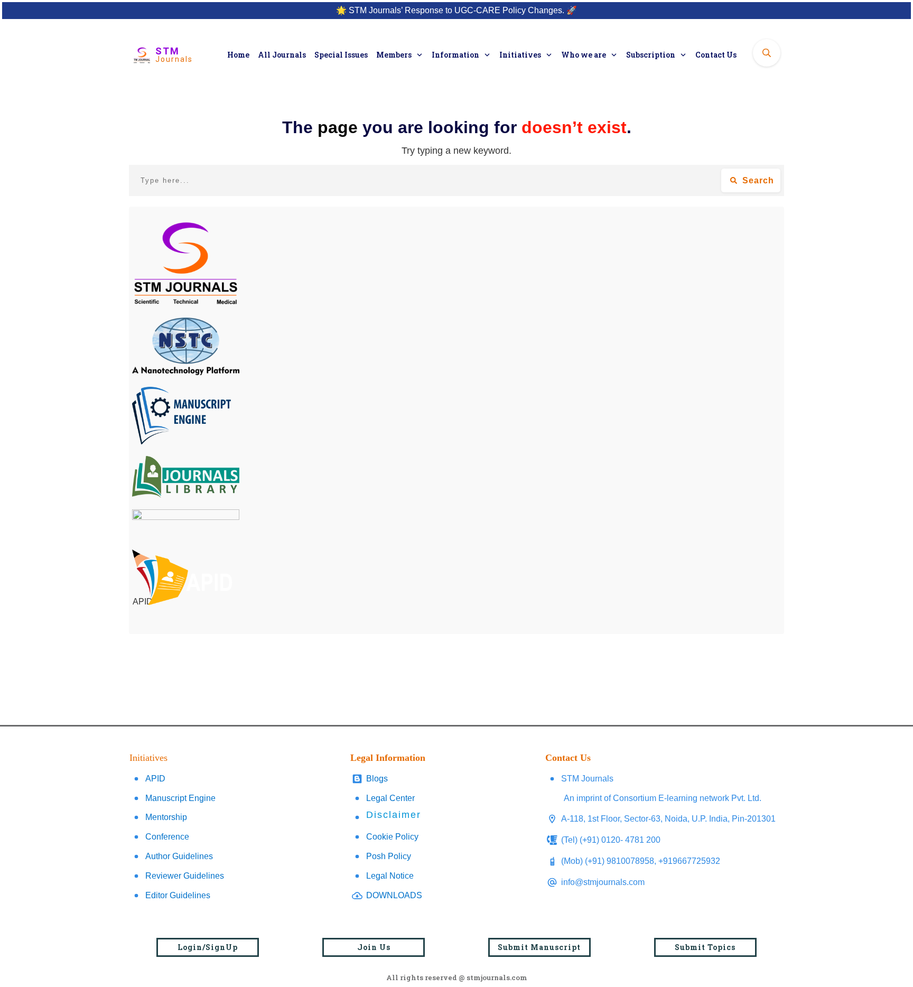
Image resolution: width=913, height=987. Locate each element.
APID (155, 778)
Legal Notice (390, 875)
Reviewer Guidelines (184, 875)
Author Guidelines (179, 856)
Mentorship (166, 817)
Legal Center (390, 798)
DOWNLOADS (394, 895)
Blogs (377, 778)
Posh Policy (388, 856)
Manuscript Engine (180, 798)
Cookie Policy (392, 836)
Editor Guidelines (177, 895)
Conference (167, 836)
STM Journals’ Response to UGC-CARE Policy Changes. (456, 10)
